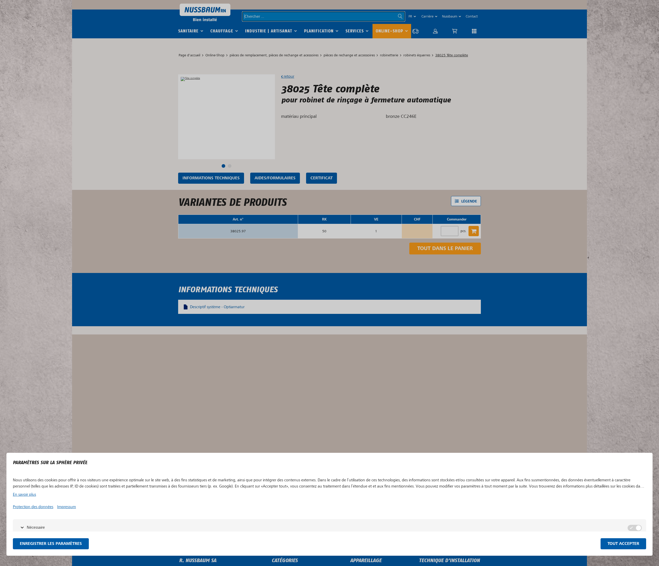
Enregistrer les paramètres (51, 543)
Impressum (66, 507)
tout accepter (623, 543)
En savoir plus (24, 494)
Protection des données (33, 507)
